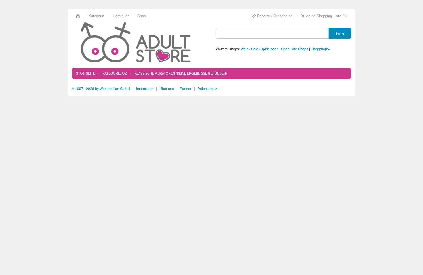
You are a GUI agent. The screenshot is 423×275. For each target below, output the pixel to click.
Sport (285, 48)
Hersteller (121, 15)
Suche (339, 33)
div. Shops (300, 48)
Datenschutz (207, 88)
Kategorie (96, 15)
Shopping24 (320, 48)
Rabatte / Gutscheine (274, 15)
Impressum (144, 88)
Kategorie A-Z (115, 73)
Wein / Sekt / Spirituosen (260, 48)
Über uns (166, 88)
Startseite (85, 73)
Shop (141, 15)
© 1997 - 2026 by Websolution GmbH (101, 88)
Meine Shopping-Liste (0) (325, 15)
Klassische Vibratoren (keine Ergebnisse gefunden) (181, 73)
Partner (185, 88)
